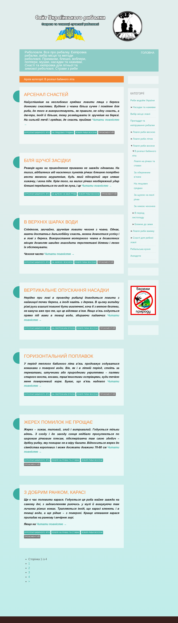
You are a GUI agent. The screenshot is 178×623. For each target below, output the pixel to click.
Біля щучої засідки (47, 160)
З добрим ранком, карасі (55, 492)
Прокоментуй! (106, 132)
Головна (147, 52)
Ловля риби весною (144, 132)
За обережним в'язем (63, 328)
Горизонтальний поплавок (58, 356)
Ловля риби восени (86, 132)
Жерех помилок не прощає (58, 422)
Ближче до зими (144, 224)
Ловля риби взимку (143, 231)
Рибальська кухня (140, 249)
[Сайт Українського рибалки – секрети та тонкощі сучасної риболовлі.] (89, 47)
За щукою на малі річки (64, 194)
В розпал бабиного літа (37, 132)
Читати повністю (97, 185)
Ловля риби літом (143, 138)
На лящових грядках (63, 132)
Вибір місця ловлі (140, 114)
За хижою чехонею (62, 262)
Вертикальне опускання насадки (66, 290)
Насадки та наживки (144, 107)
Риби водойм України (142, 100)
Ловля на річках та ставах (65, 460)
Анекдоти (135, 255)
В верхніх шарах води (51, 222)
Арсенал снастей (46, 94)
